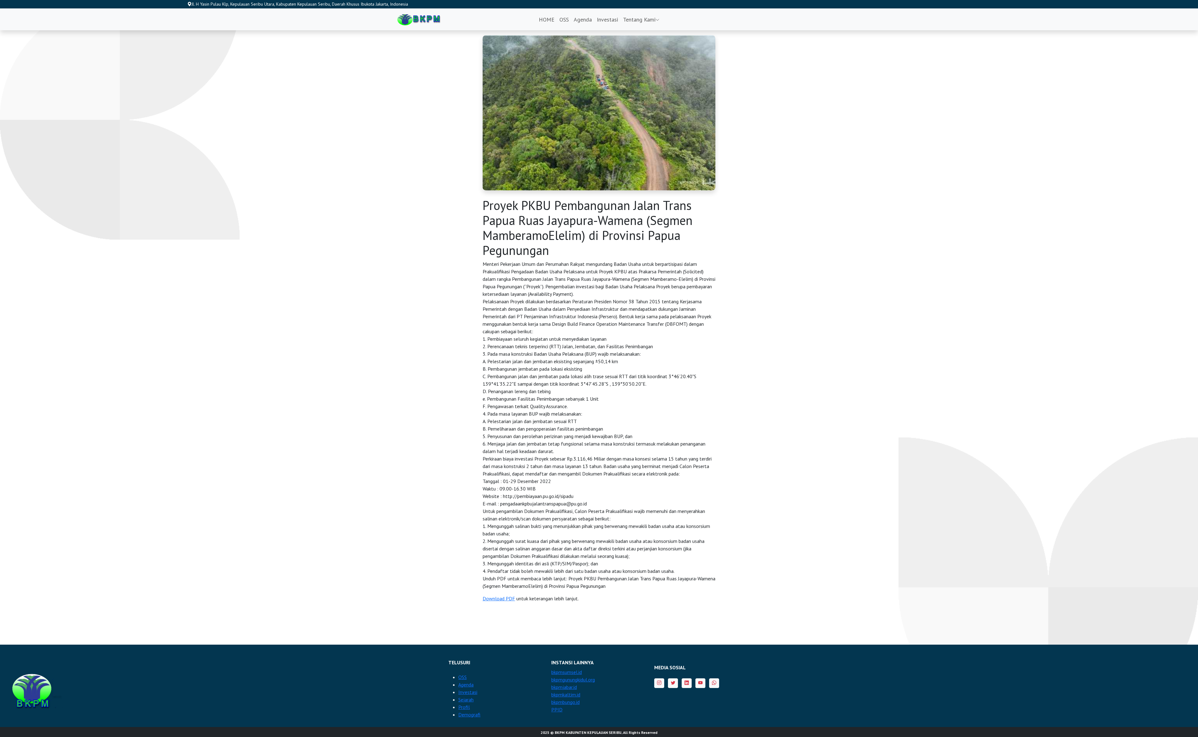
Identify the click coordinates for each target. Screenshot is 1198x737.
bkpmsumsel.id (566, 672)
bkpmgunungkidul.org (573, 679)
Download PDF (499, 598)
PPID (556, 709)
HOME (546, 19)
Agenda (583, 19)
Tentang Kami (639, 19)
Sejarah (466, 699)
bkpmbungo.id (565, 702)
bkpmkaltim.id (565, 694)
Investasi (607, 19)
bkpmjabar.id (564, 687)
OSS (564, 19)
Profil (464, 707)
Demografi (469, 714)
